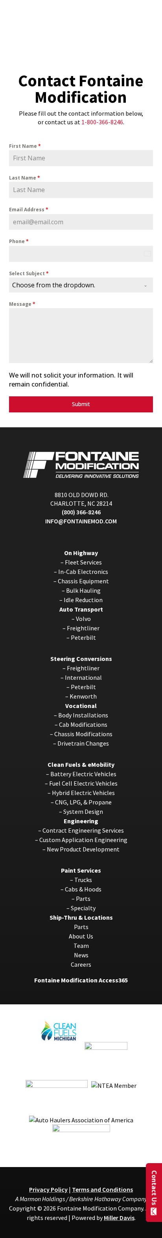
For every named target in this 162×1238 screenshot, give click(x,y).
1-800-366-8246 (102, 122)
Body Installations (83, 715)
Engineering (81, 821)
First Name (25, 146)
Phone (19, 241)
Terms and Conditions (102, 1189)
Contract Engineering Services (83, 830)
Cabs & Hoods (83, 889)
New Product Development (83, 849)
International (83, 677)
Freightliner (83, 628)
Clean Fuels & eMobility (81, 764)
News (81, 955)
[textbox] (73, 285)
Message (22, 304)
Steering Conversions (81, 659)
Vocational (81, 706)
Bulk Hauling (83, 590)
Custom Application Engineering (83, 840)
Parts (83, 898)
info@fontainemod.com (81, 521)
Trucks (83, 880)
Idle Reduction (83, 600)
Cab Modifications (83, 724)
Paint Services (81, 870)
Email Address (28, 209)
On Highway (81, 553)
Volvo (83, 619)
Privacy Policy (48, 1189)
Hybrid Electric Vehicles (83, 793)
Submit (81, 404)
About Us (81, 936)
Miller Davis (119, 1218)
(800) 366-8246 (81, 512)
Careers (81, 964)
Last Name (24, 177)
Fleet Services (83, 562)
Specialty (83, 908)
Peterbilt (83, 637)
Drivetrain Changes (83, 743)
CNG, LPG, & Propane (83, 802)
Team (81, 945)
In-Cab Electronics (83, 571)
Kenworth (83, 696)
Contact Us (154, 1187)
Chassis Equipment (83, 581)
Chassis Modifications (83, 734)
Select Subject (29, 273)
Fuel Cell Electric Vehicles (83, 783)
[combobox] (81, 285)
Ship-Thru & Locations (81, 917)
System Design (83, 811)
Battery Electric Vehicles (83, 774)
